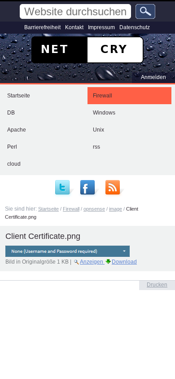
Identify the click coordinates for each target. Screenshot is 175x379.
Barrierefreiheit (42, 27)
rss (96, 147)
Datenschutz (134, 27)
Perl (12, 147)
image (115, 209)
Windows (104, 113)
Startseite (18, 96)
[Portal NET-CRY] (87, 49)
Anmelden (153, 77)
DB (11, 113)
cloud (14, 164)
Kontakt (74, 27)
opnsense (94, 209)
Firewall (102, 96)
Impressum (101, 27)
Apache (16, 130)
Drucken (157, 285)
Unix (98, 130)
